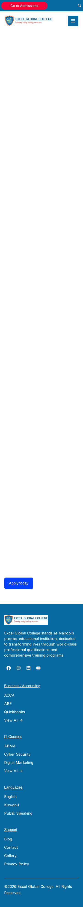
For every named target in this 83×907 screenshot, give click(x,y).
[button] (24, 6)
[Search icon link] (80, 6)
